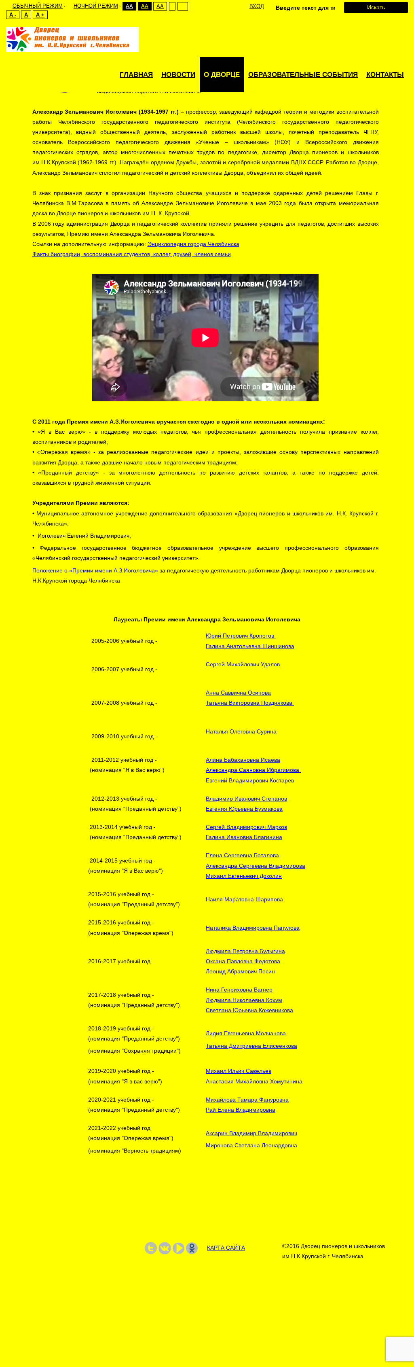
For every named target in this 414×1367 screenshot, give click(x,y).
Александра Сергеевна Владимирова (255, 866)
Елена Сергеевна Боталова (242, 855)
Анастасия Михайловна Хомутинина (254, 1081)
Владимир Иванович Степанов (246, 798)
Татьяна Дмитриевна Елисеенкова (251, 1046)
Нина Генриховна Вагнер (239, 989)
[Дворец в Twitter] (150, 1247)
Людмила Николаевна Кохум (244, 1000)
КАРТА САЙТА (226, 1247)
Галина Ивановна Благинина (244, 837)
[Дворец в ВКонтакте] (164, 1247)
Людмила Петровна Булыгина (245, 951)
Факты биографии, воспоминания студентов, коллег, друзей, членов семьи (131, 254)
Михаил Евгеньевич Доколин (244, 876)
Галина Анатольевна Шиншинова (250, 646)
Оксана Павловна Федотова (243, 961)
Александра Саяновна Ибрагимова (253, 770)
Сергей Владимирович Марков (246, 827)
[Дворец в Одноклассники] (192, 1247)
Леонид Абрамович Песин (240, 971)
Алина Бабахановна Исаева (243, 760)
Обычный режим (38, 6)
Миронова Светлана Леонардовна (251, 1145)
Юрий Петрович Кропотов (241, 635)
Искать (376, 7)
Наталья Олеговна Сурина (241, 731)
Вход (256, 6)
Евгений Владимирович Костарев (250, 780)
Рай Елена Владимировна (240, 1109)
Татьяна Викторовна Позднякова (250, 702)
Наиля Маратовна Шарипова (244, 899)
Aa (129, 6)
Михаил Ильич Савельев (238, 1071)
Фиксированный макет (172, 6)
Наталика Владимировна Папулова (253, 927)
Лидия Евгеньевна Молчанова (246, 1033)
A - (12, 15)
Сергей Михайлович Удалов (243, 664)
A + (40, 15)
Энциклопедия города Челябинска (193, 244)
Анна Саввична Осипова (238, 692)
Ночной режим (96, 6)
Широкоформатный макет (182, 6)
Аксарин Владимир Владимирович (251, 1133)
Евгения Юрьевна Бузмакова (244, 808)
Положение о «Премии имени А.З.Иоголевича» (95, 570)
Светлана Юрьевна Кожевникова (249, 1010)
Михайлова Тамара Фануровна (247, 1099)
